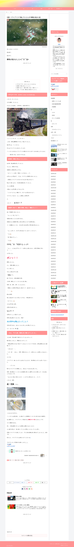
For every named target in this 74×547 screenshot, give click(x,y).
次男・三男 (53, 132)
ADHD (53, 115)
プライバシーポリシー (64, 543)
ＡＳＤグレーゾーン (56, 129)
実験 (16, 460)
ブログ (52, 138)
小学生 (20, 460)
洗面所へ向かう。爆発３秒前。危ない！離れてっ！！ (27, 87)
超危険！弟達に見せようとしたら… (24, 85)
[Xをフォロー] (25, 489)
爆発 (23, 460)
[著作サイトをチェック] (22, 489)
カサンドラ (54, 123)
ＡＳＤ (53, 112)
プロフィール (52, 543)
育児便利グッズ (54, 140)
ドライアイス (12, 460)
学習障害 (54, 106)
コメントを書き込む (27, 535)
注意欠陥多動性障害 (56, 104)
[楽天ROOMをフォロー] (27, 489)
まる (59, 44)
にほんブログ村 (10, 446)
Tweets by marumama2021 (57, 314)
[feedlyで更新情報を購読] (29, 489)
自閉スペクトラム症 (56, 101)
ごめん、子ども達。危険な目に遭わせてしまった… (27, 89)
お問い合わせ (57, 543)
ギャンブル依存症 (56, 118)
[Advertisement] (27, 71)
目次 (25, 81)
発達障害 (53, 98)
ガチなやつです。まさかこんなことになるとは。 (27, 84)
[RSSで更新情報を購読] (32, 489)
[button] (44, 482)
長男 (52, 126)
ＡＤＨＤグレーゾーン (57, 135)
